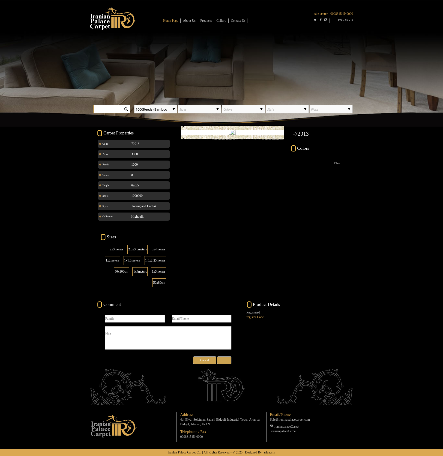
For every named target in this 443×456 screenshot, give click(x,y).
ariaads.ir (269, 452)
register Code (255, 317)
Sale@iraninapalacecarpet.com (290, 419)
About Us (189, 20)
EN (340, 20)
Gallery (221, 20)
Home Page (170, 20)
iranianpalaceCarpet (286, 426)
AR (346, 20)
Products (206, 20)
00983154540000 (341, 13)
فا (352, 20)
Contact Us (238, 20)
